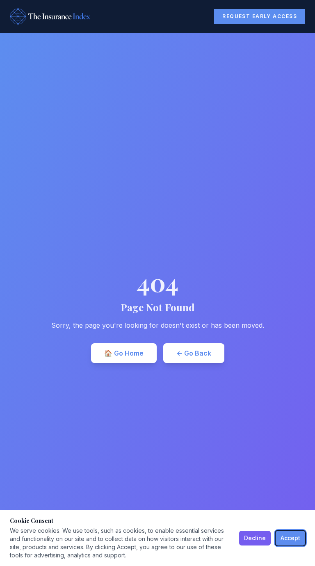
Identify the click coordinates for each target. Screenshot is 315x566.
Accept (290, 537)
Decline (255, 537)
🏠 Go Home (124, 353)
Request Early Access (259, 16)
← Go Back (193, 353)
